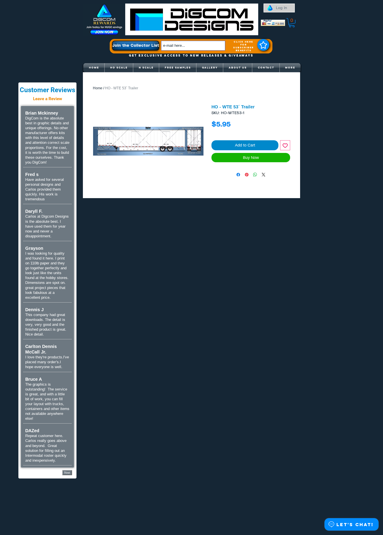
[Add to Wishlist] (285, 145)
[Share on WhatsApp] (255, 174)
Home (97, 88)
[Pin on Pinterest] (246, 174)
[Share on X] (263, 174)
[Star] (263, 45)
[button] (291, 22)
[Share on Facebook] (238, 174)
